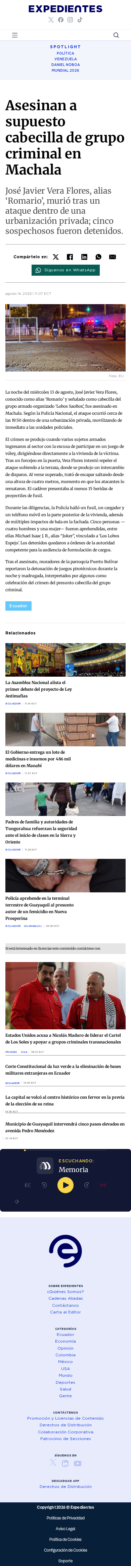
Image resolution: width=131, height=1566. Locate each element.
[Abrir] (14, 35)
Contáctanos (65, 1305)
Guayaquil (33, 926)
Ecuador (18, 605)
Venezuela (65, 59)
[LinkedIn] (84, 257)
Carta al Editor (65, 1311)
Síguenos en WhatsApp (70, 269)
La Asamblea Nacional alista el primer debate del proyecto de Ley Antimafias (38, 689)
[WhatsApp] (98, 257)
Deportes (65, 1382)
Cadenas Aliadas (65, 1298)
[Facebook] (70, 257)
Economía (65, 1341)
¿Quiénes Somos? (65, 1291)
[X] (56, 257)
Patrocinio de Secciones (65, 1438)
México (65, 1361)
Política (65, 53)
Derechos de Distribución (66, 1424)
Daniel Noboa (65, 65)
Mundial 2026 (65, 70)
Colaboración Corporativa (65, 1431)
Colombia (65, 1354)
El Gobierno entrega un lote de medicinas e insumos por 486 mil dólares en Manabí (38, 759)
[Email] (112, 257)
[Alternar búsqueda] (116, 35)
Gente (65, 1395)
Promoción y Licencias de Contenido (65, 1418)
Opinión (65, 1348)
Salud (65, 1388)
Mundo (11, 1051)
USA (24, 1051)
